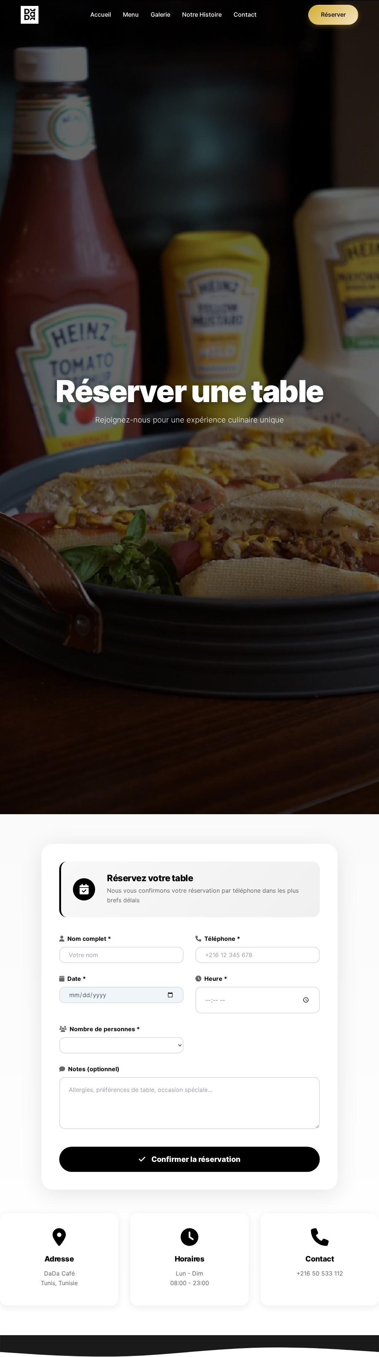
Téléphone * (222, 938)
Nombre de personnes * (105, 1029)
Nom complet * (89, 938)
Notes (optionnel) (94, 1069)
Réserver (333, 14)
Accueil (100, 14)
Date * (76, 978)
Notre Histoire (202, 14)
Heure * (215, 978)
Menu (131, 14)
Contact (245, 14)
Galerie (160, 14)
